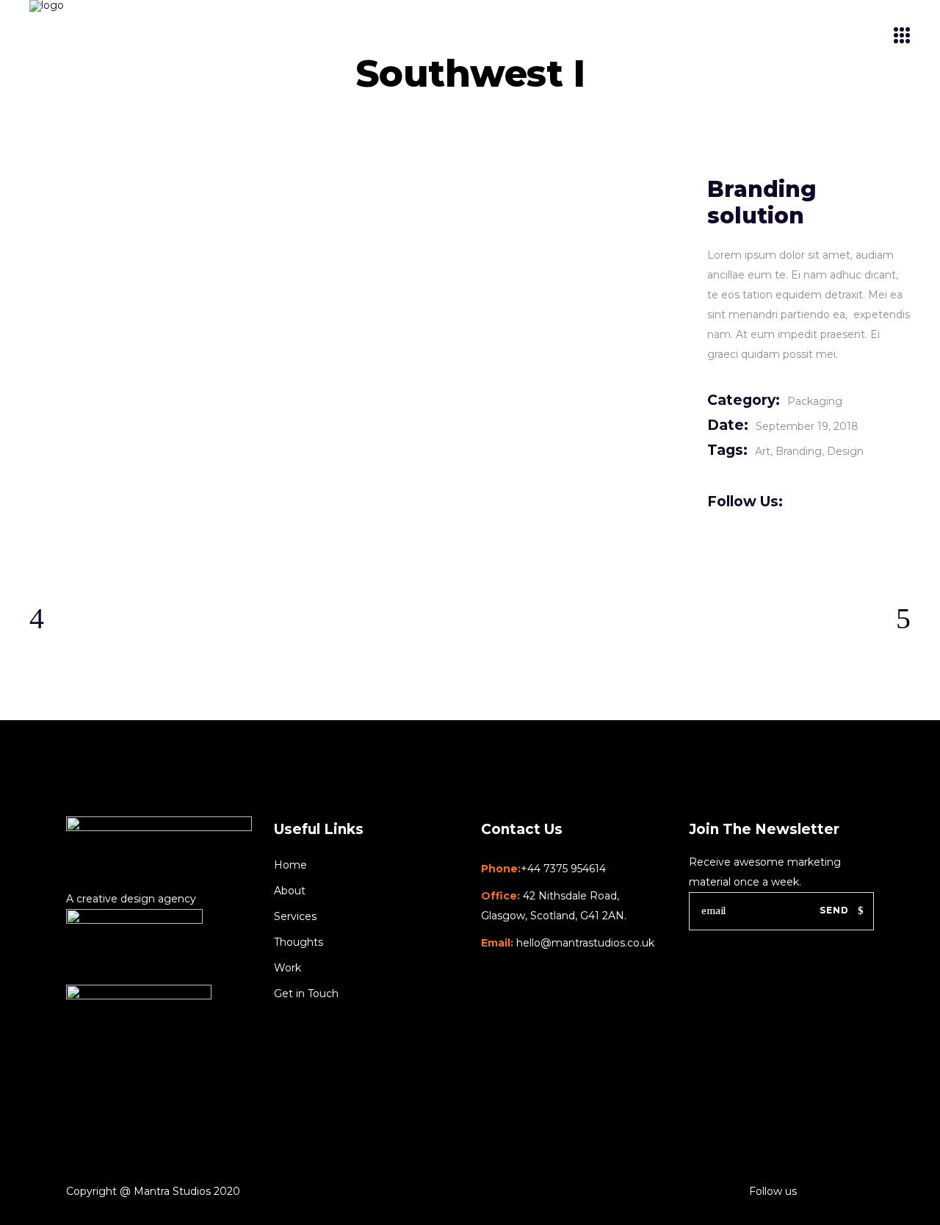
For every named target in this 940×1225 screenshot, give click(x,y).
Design (845, 451)
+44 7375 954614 (563, 868)
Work (287, 967)
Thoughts (298, 942)
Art (762, 451)
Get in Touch (306, 993)
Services (295, 916)
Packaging (814, 401)
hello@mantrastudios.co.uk (585, 942)
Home (290, 865)
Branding (799, 451)
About (290, 890)
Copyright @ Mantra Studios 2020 (153, 1191)
